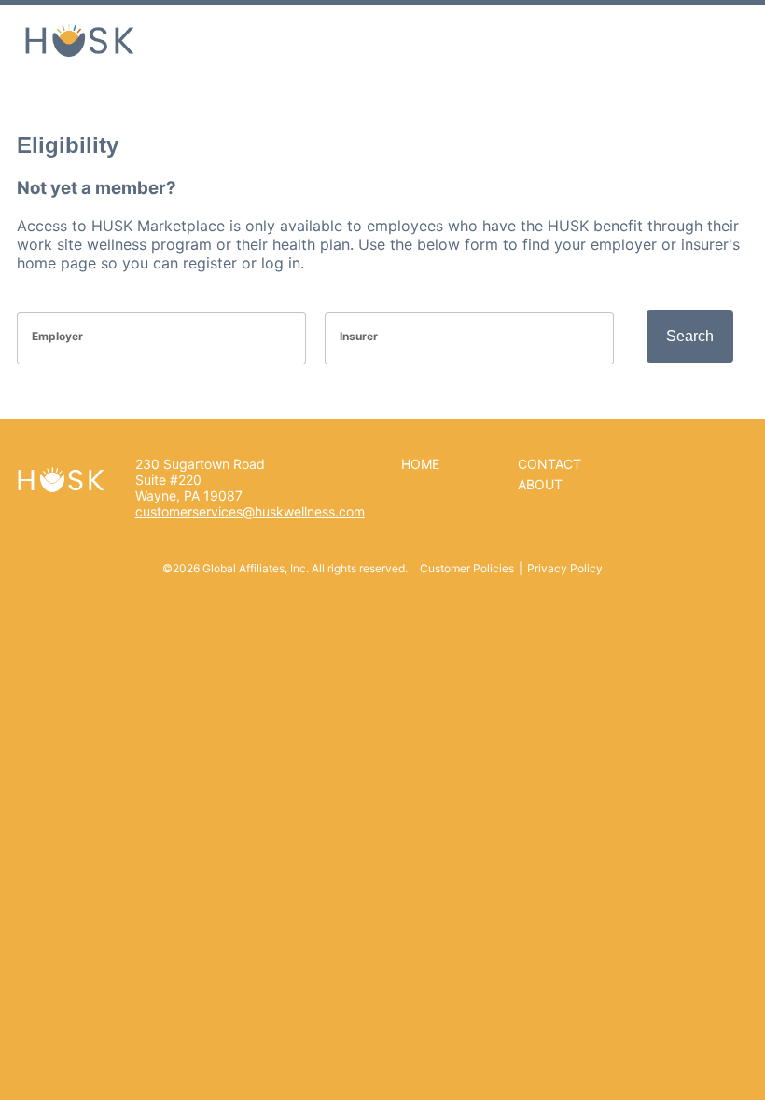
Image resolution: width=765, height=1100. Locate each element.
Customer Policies (467, 568)
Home (420, 464)
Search (690, 336)
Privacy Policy (565, 568)
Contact (549, 464)
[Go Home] (78, 39)
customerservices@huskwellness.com (250, 511)
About (540, 484)
